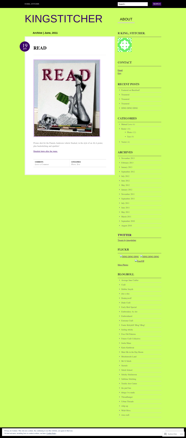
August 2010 (126, 225)
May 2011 (125, 212)
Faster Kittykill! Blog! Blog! (133, 325)
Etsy (119, 73)
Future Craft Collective (130, 338)
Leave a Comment (42, 164)
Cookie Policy (51, 433)
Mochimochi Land (128, 356)
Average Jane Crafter (129, 280)
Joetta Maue (126, 343)
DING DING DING (129, 108)
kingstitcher (64, 18)
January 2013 (126, 167)
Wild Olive (125, 410)
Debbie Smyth (127, 289)
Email (120, 70)
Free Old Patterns (128, 334)
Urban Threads (127, 401)
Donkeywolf (126, 298)
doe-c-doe (125, 293)
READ (39, 47)
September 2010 (128, 221)
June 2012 (125, 180)
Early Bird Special (129, 307)
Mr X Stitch (126, 361)
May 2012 (125, 185)
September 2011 (128, 198)
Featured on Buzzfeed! (130, 90)
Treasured (125, 94)
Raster (123, 128)
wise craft (125, 415)
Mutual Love (126, 124)
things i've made (128, 392)
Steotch (124, 365)
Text (78, 164)
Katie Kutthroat (127, 347)
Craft (123, 284)
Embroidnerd (126, 316)
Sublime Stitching (128, 379)
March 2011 (126, 216)
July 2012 (125, 176)
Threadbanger (127, 397)
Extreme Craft (127, 320)
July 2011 (125, 203)
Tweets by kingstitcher (127, 240)
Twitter (124, 235)
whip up (124, 406)
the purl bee (126, 388)
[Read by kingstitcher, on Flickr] (66, 138)
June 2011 (125, 207)
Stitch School (126, 370)
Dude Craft (125, 302)
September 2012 (128, 171)
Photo (73, 164)
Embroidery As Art (129, 311)
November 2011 (128, 194)
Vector (124, 142)
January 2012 (126, 189)
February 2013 (127, 162)
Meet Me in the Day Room (132, 352)
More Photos (123, 264)
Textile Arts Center (129, 383)
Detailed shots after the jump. (45, 151)
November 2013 (128, 158)
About (126, 19)
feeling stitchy (127, 329)
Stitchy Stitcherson (129, 374)
